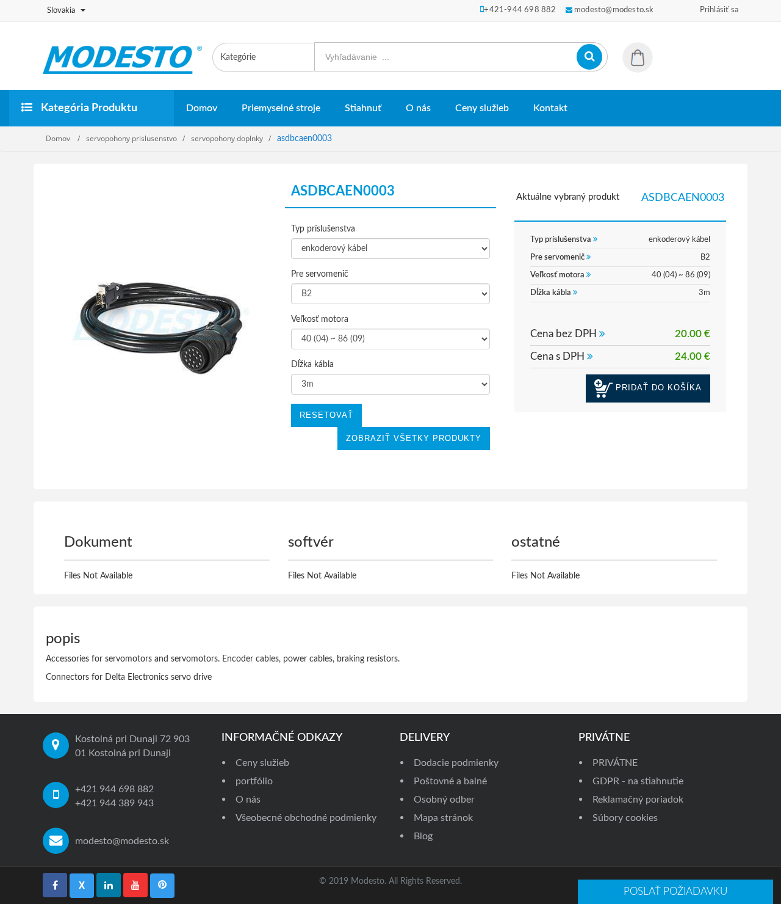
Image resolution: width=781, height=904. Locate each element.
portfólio (254, 781)
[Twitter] (82, 885)
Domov (201, 108)
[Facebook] (55, 885)
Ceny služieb (482, 108)
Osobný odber (444, 799)
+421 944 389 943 (114, 803)
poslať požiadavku (675, 891)
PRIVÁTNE (615, 763)
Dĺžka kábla (312, 364)
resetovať (326, 415)
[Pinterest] (162, 885)
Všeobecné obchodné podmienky (306, 818)
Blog (423, 836)
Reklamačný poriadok (637, 799)
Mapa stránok (443, 818)
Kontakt (550, 108)
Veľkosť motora (319, 319)
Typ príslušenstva (323, 229)
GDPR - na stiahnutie (637, 781)
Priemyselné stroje (281, 108)
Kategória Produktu (87, 108)
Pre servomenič (319, 274)
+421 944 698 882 (114, 789)
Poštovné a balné (450, 781)
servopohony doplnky (227, 138)
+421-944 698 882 (520, 10)
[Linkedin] (108, 885)
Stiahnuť (363, 108)
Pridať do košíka (657, 388)
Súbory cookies (625, 818)
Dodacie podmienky (456, 763)
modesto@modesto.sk (122, 841)
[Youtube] (135, 885)
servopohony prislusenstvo (131, 138)
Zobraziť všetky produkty (413, 438)
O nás (418, 108)
